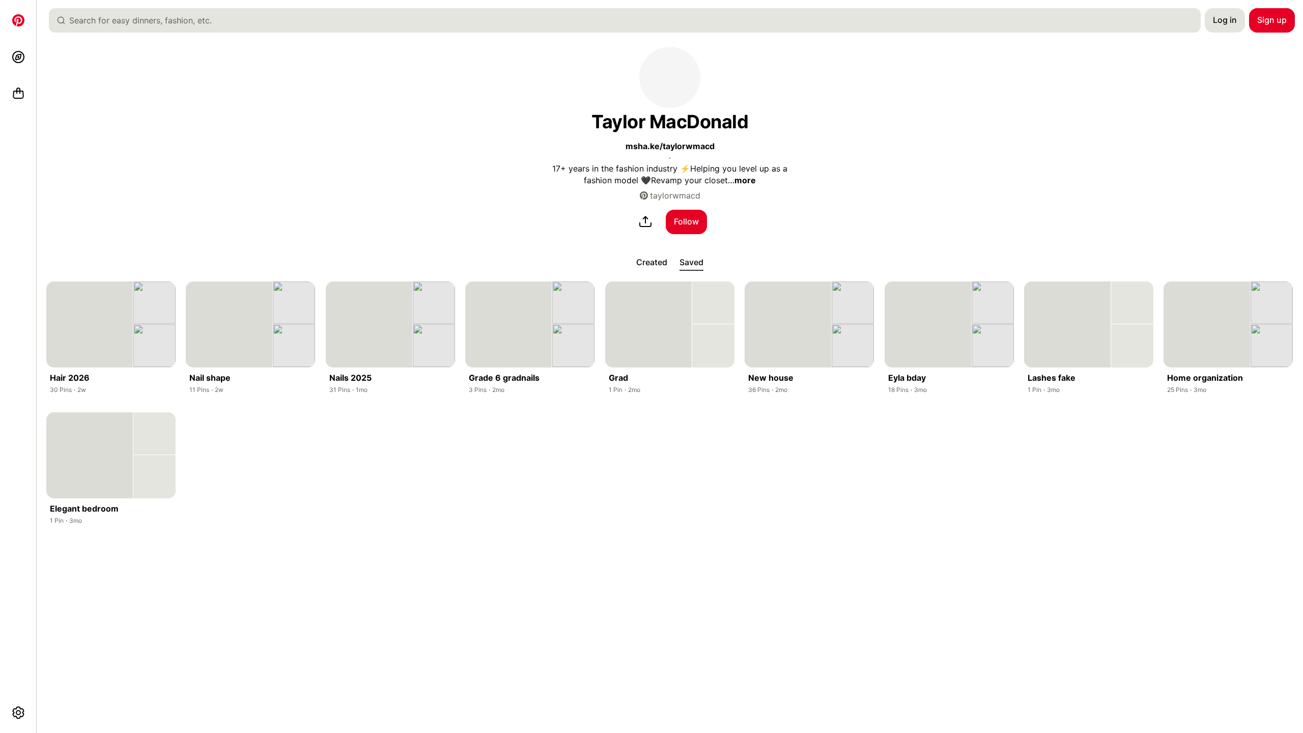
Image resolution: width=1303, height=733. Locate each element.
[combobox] (628, 20)
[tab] (651, 262)
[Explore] (18, 57)
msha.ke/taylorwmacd (670, 146)
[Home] (18, 20)
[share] (645, 222)
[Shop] (18, 93)
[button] (669, 77)
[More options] (18, 712)
